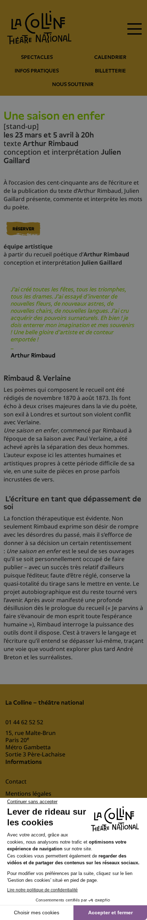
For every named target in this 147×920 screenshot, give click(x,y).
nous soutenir (72, 84)
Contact (15, 781)
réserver (23, 229)
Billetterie (110, 71)
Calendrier (110, 57)
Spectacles (37, 57)
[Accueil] (39, 27)
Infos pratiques (37, 71)
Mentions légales (28, 794)
